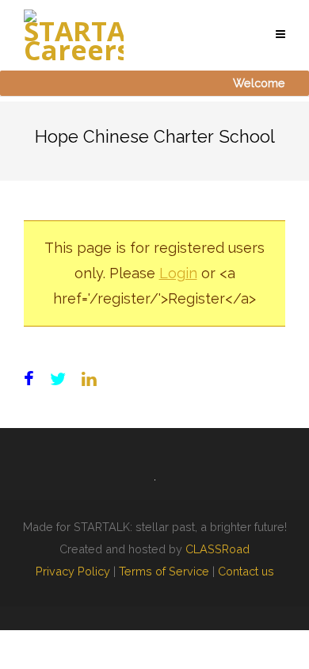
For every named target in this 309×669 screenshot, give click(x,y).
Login (178, 273)
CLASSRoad (217, 549)
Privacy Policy (73, 571)
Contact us (246, 571)
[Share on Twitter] (58, 379)
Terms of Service (164, 571)
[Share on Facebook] (29, 379)
